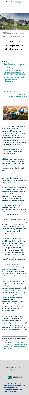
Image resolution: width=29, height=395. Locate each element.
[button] (23, 2)
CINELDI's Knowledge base (9, 35)
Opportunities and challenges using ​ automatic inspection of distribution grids (14, 66)
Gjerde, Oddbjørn (18, 367)
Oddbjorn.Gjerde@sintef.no (16, 370)
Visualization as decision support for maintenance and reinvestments (15, 79)
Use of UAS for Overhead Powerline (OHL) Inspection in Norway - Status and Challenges (14, 72)
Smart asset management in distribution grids (13, 36)
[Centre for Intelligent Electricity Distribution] (8, 2)
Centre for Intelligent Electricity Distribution (13, 33)
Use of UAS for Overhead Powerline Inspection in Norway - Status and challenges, (15, 345)
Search (19, 2)
